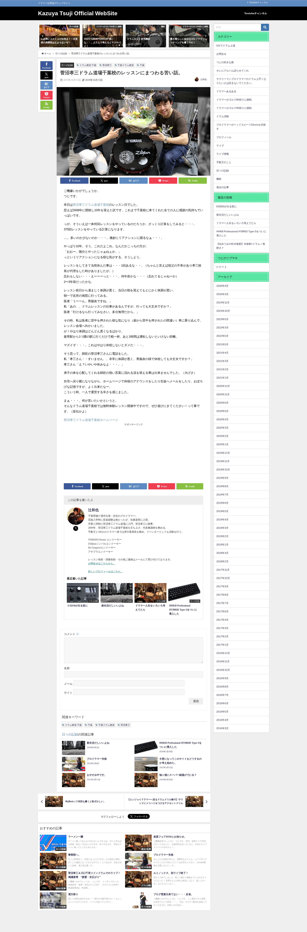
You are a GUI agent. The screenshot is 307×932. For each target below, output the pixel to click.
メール (68, 684)
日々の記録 (67, 65)
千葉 (142, 65)
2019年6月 (222, 503)
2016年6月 (222, 703)
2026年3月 (222, 294)
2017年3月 (222, 628)
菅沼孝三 (107, 65)
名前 (67, 668)
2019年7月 (222, 494)
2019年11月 (223, 461)
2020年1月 (222, 444)
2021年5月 (222, 344)
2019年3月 (222, 528)
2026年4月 (222, 286)
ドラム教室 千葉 (88, 65)
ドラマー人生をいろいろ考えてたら (236, 223)
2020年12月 (223, 386)
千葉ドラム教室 (126, 65)
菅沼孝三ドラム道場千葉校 (91, 204)
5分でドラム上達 (225, 45)
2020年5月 (222, 411)
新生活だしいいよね (227, 214)
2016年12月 (223, 653)
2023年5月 (222, 319)
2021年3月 (222, 361)
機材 (218, 179)
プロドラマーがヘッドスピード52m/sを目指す (241, 126)
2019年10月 (223, 469)
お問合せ (221, 54)
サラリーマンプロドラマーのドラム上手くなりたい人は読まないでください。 (241, 81)
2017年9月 (222, 586)
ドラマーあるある (226, 91)
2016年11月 (223, 661)
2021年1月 (222, 377)
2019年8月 (222, 486)
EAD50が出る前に (226, 206)
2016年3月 (222, 728)
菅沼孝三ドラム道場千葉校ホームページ (91, 420)
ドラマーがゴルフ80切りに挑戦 (234, 99)
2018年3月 (222, 553)
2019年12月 (223, 453)
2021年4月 (222, 352)
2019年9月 (222, 478)
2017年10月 (223, 578)
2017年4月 (222, 619)
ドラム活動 (222, 116)
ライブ (220, 145)
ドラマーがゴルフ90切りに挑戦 (234, 108)
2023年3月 (222, 327)
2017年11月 (223, 569)
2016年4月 (222, 720)
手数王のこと (223, 162)
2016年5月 (222, 711)
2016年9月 (222, 678)
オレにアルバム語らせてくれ (232, 70)
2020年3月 (222, 427)
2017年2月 (222, 636)
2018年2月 (222, 561)
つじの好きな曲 (225, 62)
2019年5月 (222, 511)
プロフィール (223, 137)
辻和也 (203, 79)
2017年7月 (222, 603)
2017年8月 (222, 594)
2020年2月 (222, 436)
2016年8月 (222, 686)
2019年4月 (222, 519)
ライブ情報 (222, 154)
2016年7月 (222, 695)
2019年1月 (222, 544)
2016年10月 (223, 670)
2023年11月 (223, 302)
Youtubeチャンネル (258, 2)
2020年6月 (222, 402)
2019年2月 (222, 536)
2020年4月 (222, 419)
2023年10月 (223, 311)
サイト (68, 692)
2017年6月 (222, 611)
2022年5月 (222, 336)
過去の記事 (222, 187)
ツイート (221, 266)
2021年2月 (222, 369)
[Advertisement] (99, 453)
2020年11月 (223, 394)
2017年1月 (222, 644)
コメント (71, 634)
